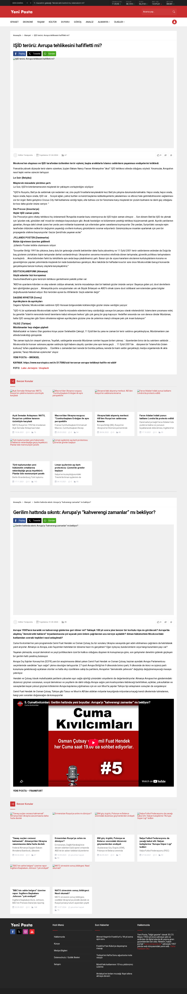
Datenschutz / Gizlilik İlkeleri (67, 957)
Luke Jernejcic (29, 368)
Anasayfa (17, 35)
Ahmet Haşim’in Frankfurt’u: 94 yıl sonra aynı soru (114, 938)
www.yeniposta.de (152, 944)
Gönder (51, 54)
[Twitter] (19, 931)
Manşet (27, 35)
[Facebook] (12, 931)
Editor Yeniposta (25, 155)
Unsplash (44, 368)
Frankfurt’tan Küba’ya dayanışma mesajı (111, 947)
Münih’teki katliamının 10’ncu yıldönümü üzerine (114, 965)
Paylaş (22, 54)
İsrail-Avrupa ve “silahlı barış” (48, 3)
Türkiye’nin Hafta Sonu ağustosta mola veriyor (114, 956)
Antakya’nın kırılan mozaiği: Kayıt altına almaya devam (114, 974)
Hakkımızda (59, 937)
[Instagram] (25, 931)
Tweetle (36, 54)
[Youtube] (32, 931)
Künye (57, 944)
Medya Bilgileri (60, 950)
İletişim (57, 964)
